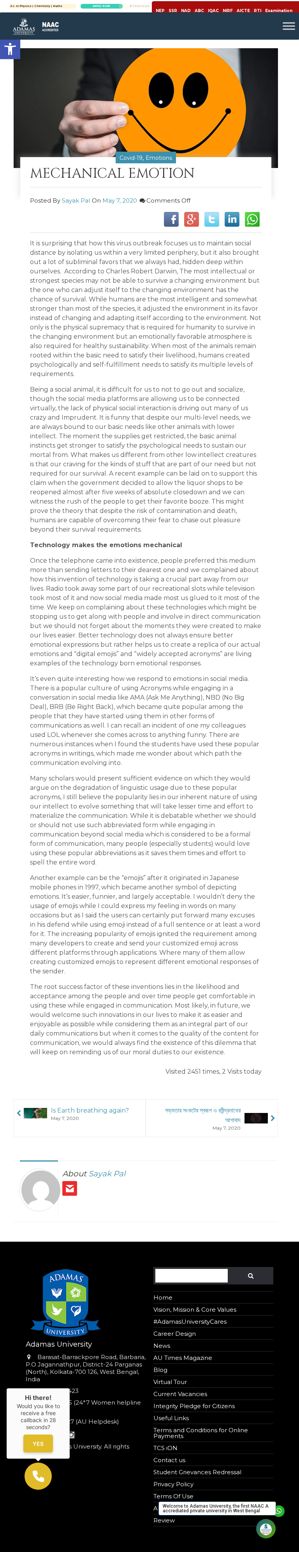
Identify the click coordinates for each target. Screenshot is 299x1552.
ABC (199, 10)
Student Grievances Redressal (197, 1472)
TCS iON (165, 1448)
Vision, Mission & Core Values (194, 1309)
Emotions (159, 157)
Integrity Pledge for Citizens (194, 1406)
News (161, 1345)
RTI (257, 10)
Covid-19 (131, 157)
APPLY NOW (148, 6)
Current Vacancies (180, 1394)
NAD (186, 10)
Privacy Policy (173, 1484)
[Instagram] (71, 1435)
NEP (160, 10)
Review (164, 1520)
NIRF (228, 10)
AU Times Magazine (182, 1357)
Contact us (169, 1460)
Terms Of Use (173, 1496)
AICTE (243, 10)
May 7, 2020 (119, 200)
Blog (160, 1370)
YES (38, 1443)
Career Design (174, 1333)
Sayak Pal (76, 200)
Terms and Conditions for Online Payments (200, 1433)
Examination (278, 10)
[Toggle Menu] (289, 26)
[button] (10, 49)
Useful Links (171, 1418)
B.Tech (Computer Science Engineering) (81, 6)
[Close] (69, 1388)
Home (162, 1297)
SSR (173, 10)
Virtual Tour (170, 1382)
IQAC (213, 10)
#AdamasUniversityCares (190, 1321)
